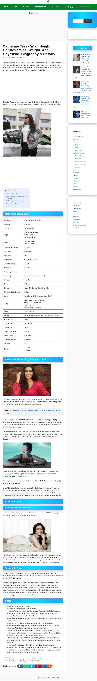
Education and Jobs (78, 136)
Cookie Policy (77, 208)
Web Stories (84, 7)
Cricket (75, 211)
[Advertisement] (33, 27)
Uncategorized (77, 189)
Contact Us (76, 205)
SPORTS (14, 7)
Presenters (77, 181)
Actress (76, 147)
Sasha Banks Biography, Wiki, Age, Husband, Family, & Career (23, 661)
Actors (76, 142)
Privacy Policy (77, 219)
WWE (75, 184)
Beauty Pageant (80, 156)
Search (75, 17)
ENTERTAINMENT (40, 7)
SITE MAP (76, 222)
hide (14, 191)
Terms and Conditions (79, 225)
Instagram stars (80, 161)
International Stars (80, 164)
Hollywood (77, 167)
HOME (6, 7)
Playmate (75, 170)
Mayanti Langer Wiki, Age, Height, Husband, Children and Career (24, 659)
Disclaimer (76, 214)
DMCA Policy (76, 217)
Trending (75, 186)
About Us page (69, 7)
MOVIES (26, 7)
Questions (56, 7)
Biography (8, 657)
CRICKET (77, 178)
